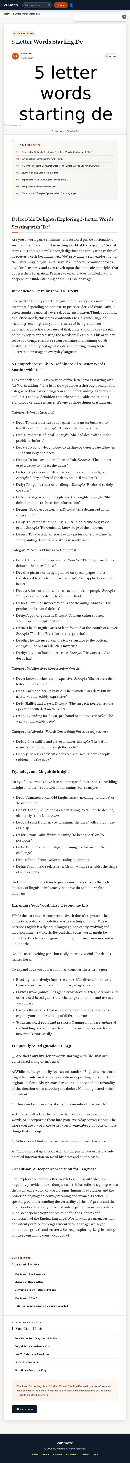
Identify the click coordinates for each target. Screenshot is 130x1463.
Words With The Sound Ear (30, 1273)
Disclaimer (72, 1454)
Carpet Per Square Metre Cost (32, 1346)
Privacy (86, 1454)
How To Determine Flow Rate (32, 1354)
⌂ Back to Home (24, 1409)
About (45, 1454)
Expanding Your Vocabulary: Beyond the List (46, 179)
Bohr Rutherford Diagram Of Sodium (36, 1338)
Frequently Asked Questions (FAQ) (40, 186)
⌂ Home (61, 5)
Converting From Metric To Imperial (36, 1289)
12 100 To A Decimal (26, 1362)
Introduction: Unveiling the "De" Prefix (42, 158)
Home (35, 1454)
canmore (11, 5)
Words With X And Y (26, 1297)
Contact (57, 1454)
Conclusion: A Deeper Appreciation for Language (49, 193)
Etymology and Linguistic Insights (40, 172)
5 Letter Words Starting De (65, 1386)
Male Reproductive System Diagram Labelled (41, 1305)
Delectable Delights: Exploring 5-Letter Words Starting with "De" (57, 152)
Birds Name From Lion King (31, 1370)
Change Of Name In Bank (29, 1281)
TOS (96, 1454)
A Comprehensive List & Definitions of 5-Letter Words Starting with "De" (61, 165)
